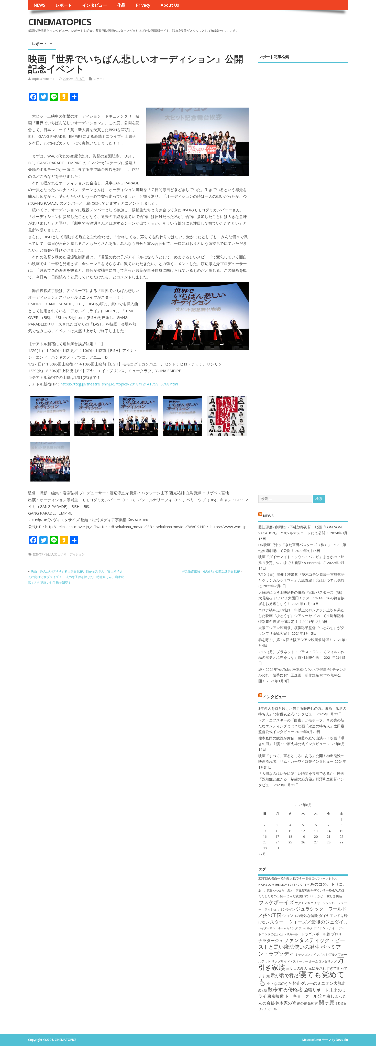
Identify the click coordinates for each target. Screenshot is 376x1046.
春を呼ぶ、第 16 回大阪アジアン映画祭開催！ (295, 639)
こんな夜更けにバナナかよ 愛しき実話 (314, 896)
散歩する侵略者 (285, 989)
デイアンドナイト (325, 928)
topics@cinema (43, 79)
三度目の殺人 (296, 968)
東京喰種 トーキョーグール (292, 996)
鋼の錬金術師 (307, 1003)
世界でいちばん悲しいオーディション (59, 554)
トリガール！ (292, 934)
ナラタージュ (270, 940)
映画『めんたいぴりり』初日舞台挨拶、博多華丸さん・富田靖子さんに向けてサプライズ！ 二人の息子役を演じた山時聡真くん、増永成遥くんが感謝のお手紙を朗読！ (76, 577)
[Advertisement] (303, 274)
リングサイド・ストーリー (289, 961)
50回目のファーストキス (321, 878)
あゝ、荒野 (265, 890)
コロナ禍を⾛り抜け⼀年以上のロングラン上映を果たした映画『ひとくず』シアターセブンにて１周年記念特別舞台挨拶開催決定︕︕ (301, 616)
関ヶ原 (326, 1002)
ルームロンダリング (323, 961)
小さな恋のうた (279, 983)
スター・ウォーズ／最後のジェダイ (307, 922)
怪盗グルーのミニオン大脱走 (319, 983)
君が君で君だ (284, 975)
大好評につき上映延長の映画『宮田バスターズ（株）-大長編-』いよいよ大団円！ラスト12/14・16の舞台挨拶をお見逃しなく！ (301, 598)
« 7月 (262, 854)
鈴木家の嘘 (285, 1003)
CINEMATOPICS (59, 22)
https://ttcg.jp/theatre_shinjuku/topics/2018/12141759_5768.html (119, 383)
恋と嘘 (262, 990)
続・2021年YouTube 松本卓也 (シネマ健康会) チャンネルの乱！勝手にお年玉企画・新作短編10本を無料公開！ (302, 675)
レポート (64, 5)
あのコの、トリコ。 (328, 884)
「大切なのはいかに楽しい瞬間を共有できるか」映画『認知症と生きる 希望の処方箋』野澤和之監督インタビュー (301, 779)
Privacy (143, 5)
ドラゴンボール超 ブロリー (323, 934)
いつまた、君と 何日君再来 (291, 890)
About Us (170, 5)
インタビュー (94, 5)
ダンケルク (305, 928)
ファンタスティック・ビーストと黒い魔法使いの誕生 (301, 943)
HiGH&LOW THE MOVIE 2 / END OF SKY (283, 884)
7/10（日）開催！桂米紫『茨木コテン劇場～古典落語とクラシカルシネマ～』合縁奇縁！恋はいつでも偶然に (301, 580)
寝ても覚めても (301, 978)
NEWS (39, 5)
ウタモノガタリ (305, 903)
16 (265, 836)
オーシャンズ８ (327, 903)
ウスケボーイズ (276, 902)
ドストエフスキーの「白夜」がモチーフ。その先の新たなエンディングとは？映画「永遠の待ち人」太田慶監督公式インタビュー (301, 726)
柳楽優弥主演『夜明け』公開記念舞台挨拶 (211, 571)
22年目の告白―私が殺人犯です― (281, 878)
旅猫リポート (316, 990)
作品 (121, 5)
